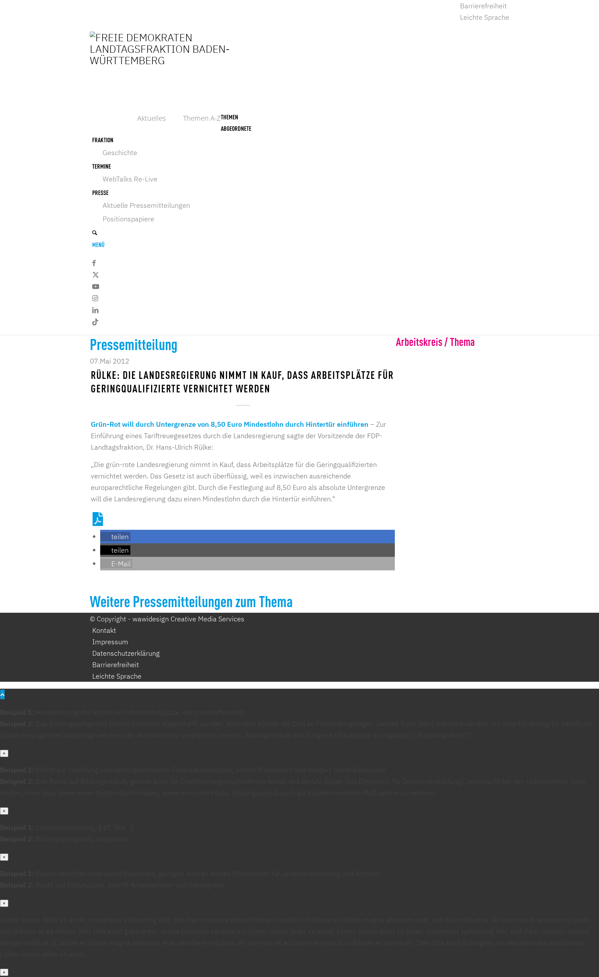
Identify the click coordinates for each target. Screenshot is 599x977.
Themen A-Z (202, 118)
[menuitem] (484, 5)
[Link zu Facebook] (94, 262)
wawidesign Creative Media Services (188, 618)
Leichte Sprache (484, 17)
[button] (115, 536)
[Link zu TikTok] (95, 321)
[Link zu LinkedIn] (95, 310)
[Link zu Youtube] (95, 286)
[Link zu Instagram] (95, 298)
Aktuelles (151, 118)
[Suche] (94, 232)
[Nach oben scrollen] (2, 694)
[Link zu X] (95, 274)
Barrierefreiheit (483, 5)
